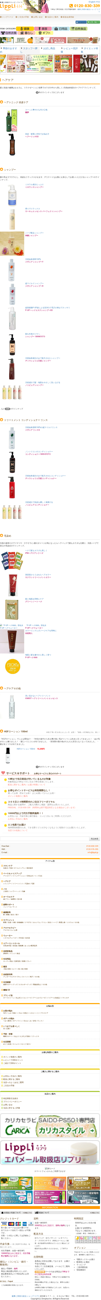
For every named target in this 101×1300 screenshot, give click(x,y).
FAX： (50, 849)
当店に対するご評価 (11, 1108)
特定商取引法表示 (10, 1098)
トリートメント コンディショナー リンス (26, 420)
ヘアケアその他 (12, 688)
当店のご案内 (52, 17)
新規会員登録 (68, 17)
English (92, 2)
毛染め (7, 535)
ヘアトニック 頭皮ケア (16, 102)
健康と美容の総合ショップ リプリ (26, 1296)
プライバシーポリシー (12, 1102)
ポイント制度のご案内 (12, 1057)
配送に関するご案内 (11, 1079)
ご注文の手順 (23, 17)
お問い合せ (38, 17)
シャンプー (10, 169)
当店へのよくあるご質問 (13, 1082)
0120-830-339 (87, 5)
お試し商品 (49, 48)
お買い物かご (93, 22)
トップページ (7, 17)
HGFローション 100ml (15, 731)
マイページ (81, 22)
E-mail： (50, 852)
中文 (98, 2)
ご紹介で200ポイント (12, 1063)
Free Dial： (50, 846)
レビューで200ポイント (13, 1060)
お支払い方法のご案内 (12, 1076)
